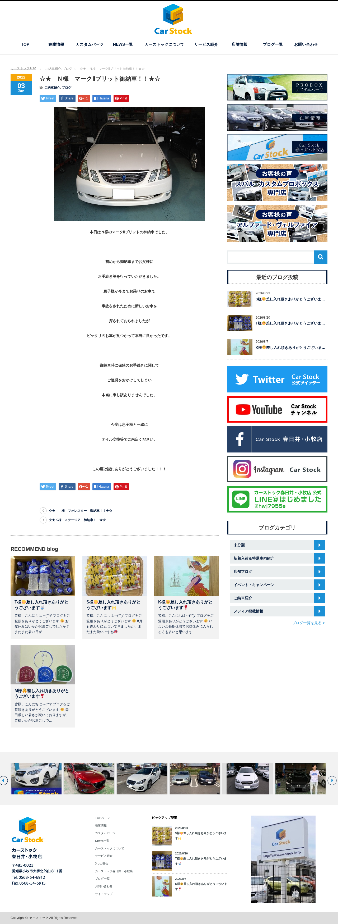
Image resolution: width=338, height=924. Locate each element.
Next (332, 780)
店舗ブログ (243, 571)
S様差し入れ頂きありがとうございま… (290, 299)
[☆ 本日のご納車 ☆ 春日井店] (194, 778)
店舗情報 (239, 44)
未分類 (239, 545)
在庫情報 (56, 44)
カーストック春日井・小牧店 (114, 871)
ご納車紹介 (53, 69)
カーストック (38, 918)
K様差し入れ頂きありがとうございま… (290, 347)
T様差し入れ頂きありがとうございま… (290, 323)
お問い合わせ (306, 44)
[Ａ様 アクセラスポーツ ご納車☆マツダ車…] (89, 778)
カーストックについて (164, 44)
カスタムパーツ (90, 44)
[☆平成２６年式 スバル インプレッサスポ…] (36, 778)
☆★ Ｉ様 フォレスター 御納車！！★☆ (80, 511)
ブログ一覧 (273, 44)
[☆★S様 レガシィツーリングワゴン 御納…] (247, 778)
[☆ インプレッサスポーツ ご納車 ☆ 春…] (142, 778)
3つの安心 (101, 863)
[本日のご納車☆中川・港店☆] (300, 778)
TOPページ (102, 818)
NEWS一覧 (123, 44)
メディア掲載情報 (248, 611)
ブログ (67, 69)
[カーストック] (173, 31)
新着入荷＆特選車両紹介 (254, 558)
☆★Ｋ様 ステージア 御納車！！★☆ (77, 520)
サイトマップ (103, 893)
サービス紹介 (206, 44)
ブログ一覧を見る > (308, 623)
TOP (25, 44)
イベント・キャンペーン (254, 585)
